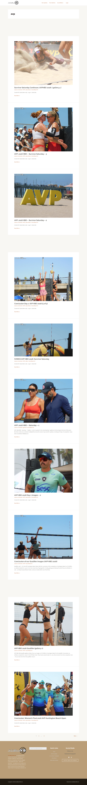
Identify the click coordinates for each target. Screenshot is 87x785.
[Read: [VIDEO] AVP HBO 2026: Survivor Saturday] (43, 340)
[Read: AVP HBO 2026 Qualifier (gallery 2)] (43, 623)
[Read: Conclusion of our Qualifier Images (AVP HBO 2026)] (43, 537)
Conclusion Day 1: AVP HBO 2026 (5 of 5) (31, 304)
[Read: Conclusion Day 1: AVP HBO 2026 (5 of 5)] (43, 279)
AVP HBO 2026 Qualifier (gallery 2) (28, 648)
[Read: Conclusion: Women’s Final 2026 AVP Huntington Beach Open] (43, 693)
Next (75, 736)
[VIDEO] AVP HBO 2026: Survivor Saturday (31, 359)
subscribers (28, 89)
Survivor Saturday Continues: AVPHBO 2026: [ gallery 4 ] (37, 88)
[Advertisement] (43, 27)
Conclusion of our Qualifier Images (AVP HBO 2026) (35, 561)
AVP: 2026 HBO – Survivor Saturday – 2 (30, 220)
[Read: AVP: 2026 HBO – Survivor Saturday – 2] (43, 195)
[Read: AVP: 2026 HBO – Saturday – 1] (43, 400)
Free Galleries (52, 2)
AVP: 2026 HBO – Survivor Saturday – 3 (30, 154)
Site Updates (44, 2)
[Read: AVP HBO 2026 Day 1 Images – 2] (43, 470)
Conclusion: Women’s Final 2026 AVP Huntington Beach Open (40, 718)
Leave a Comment (18, 89)
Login (67, 2)
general (25, 427)
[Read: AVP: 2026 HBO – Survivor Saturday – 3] (43, 129)
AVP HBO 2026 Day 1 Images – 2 (27, 495)
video (26, 361)
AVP (24, 89)
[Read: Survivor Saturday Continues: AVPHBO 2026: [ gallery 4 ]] (43, 63)
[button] (74, 3)
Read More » (17, 95)
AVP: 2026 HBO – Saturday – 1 (26, 425)
